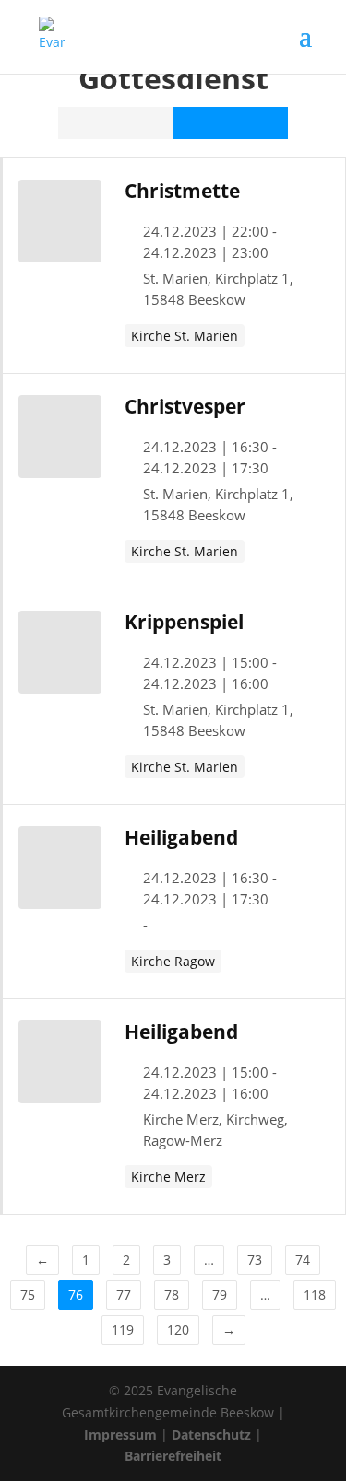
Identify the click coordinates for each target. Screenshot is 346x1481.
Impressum (120, 1434)
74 (302, 1259)
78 (171, 1294)
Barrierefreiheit (173, 1455)
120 (178, 1329)
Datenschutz (211, 1434)
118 (315, 1294)
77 (123, 1294)
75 (27, 1294)
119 (123, 1329)
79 (219, 1294)
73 (254, 1259)
